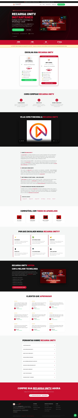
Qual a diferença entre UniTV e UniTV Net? (39, 361)
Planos (44, 4)
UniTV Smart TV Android (48, 407)
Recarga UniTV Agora (19, 29)
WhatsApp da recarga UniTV (34, 192)
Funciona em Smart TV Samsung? (39, 377)
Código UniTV (54, 4)
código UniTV (29, 170)
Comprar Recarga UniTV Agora (19, 287)
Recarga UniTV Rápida (36, 407)
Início (41, 4)
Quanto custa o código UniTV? (39, 353)
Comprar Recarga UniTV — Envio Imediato (40, 395)
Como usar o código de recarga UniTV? (39, 365)
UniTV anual (34, 180)
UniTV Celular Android (48, 409)
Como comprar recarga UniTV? (39, 349)
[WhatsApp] (75, 415)
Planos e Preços (58, 409)
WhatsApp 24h (58, 405)
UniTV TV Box (47, 405)
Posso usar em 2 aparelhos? (39, 369)
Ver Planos (28, 29)
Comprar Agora (61, 4)
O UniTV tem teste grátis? (39, 373)
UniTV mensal (23, 179)
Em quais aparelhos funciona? (39, 357)
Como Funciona (58, 407)
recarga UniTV (24, 154)
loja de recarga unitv (41, 183)
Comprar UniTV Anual (49, 83)
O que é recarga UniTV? (39, 345)
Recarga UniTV (48, 4)
